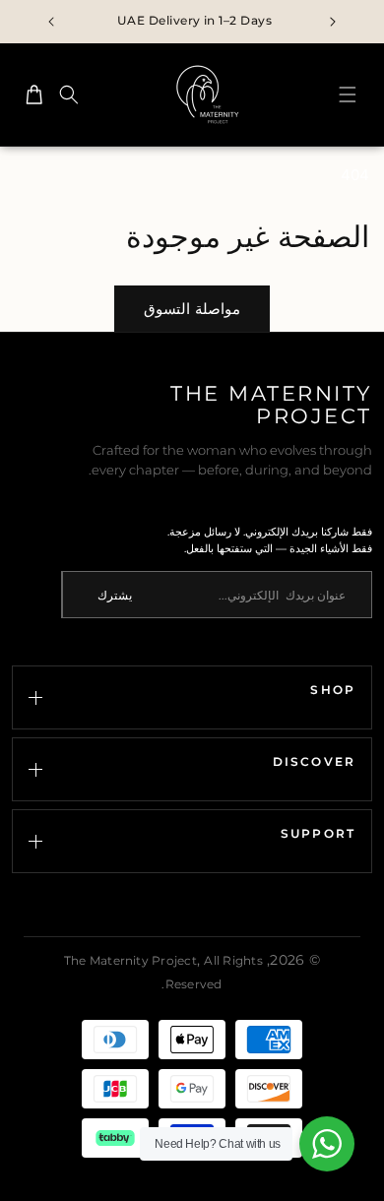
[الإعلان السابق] (332, 21)
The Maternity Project (130, 960)
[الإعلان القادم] (51, 21)
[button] (347, 94)
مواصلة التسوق (192, 308)
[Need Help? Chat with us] (326, 1143)
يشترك (114, 595)
